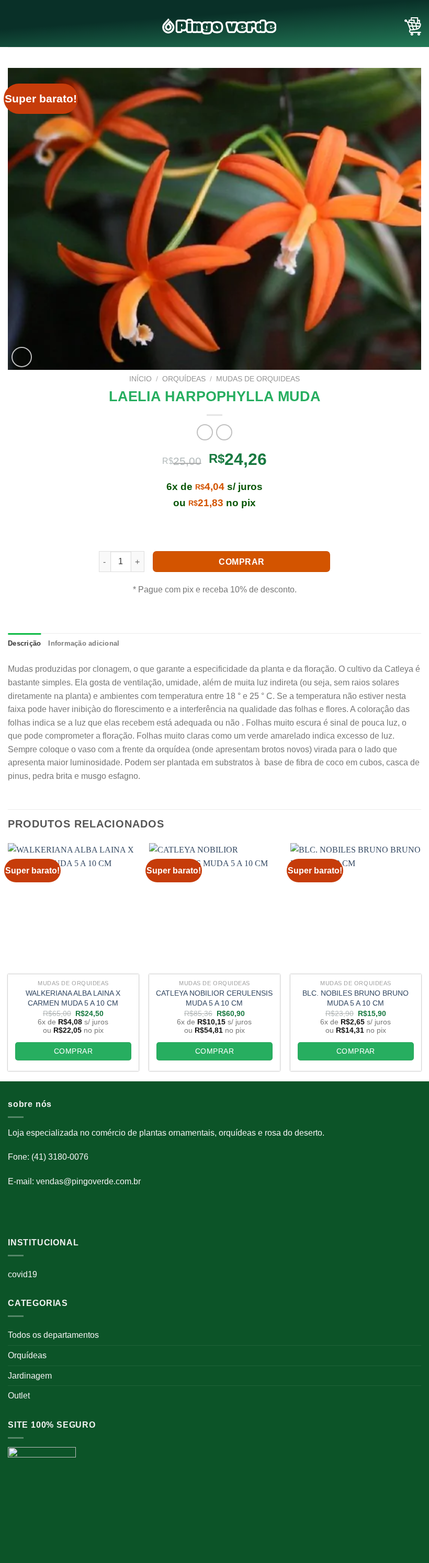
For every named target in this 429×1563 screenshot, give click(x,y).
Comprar (241, 561)
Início (140, 379)
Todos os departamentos (53, 1335)
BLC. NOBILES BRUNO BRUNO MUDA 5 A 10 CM (355, 998)
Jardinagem (30, 1375)
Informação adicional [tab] (83, 643)
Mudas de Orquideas (258, 379)
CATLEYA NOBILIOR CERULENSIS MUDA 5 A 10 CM (214, 998)
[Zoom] (22, 357)
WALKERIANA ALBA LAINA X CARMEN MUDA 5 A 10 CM (73, 998)
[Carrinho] (412, 26)
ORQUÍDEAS (184, 379)
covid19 (22, 1274)
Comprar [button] (73, 1051)
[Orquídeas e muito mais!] (214, 26)
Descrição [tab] (24, 643)
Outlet (19, 1395)
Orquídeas (27, 1355)
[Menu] (14, 26)
